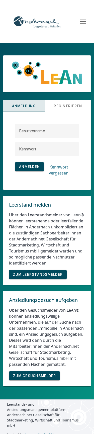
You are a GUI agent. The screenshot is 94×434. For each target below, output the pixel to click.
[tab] (24, 106)
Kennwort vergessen (58, 170)
